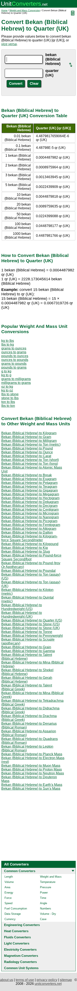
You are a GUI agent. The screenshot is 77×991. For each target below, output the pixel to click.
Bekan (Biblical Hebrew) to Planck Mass (31, 754)
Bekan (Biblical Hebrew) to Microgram (30, 513)
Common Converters (19, 871)
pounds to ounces (14, 356)
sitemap (66, 980)
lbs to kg (7, 344)
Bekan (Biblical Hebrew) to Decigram (29, 505)
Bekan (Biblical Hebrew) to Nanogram (30, 517)
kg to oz (7, 390)
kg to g (6, 375)
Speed (8, 903)
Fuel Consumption (15, 908)
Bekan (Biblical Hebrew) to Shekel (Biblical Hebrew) (27, 672)
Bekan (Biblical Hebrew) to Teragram (29, 486)
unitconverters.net (48, 983)
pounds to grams (14, 367)
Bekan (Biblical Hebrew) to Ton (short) (30, 460)
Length (8, 876)
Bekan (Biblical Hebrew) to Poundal (28, 570)
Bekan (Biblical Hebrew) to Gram (26, 437)
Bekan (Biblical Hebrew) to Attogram (28, 528)
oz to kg (7, 386)
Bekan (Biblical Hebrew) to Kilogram (28, 433)
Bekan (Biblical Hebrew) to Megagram (30, 494)
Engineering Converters (22, 925)
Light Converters (16, 943)
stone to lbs (10, 398)
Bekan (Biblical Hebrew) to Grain (26, 647)
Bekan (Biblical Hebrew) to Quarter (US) (31, 620)
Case (43, 919)
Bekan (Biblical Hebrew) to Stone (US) (30, 624)
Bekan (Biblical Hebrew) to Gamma (28, 651)
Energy (8, 892)
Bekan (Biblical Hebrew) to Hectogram (30, 498)
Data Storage (12, 913)
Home (4, 10)
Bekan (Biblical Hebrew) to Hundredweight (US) (21, 607)
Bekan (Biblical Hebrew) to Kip (24, 548)
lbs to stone (10, 394)
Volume (9, 882)
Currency (10, 919)
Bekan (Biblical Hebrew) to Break (26, 475)
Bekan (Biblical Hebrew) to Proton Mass (31, 769)
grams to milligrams (16, 379)
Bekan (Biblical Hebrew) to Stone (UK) (30, 628)
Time (43, 897)
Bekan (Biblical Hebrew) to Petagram (29, 483)
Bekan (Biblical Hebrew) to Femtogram (30, 525)
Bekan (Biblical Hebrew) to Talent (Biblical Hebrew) (26, 656)
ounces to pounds (14, 360)
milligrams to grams (16, 383)
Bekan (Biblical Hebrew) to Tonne (26, 632)
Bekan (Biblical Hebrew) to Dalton (27, 532)
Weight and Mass (51, 876)
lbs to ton (8, 405)
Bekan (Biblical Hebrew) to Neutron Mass (32, 773)
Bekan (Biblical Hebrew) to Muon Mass (30, 765)
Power (44, 892)
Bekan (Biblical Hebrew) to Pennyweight (32, 635)
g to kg (6, 371)
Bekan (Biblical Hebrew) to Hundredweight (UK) (21, 614)
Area (7, 887)
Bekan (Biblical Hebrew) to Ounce (27, 452)
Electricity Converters (20, 949)
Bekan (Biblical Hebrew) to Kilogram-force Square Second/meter (29, 538)
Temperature (47, 882)
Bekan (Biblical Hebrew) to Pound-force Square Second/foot (31, 557)
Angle (43, 903)
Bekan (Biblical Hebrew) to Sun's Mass (30, 788)
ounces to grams (13, 352)
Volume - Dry (48, 913)
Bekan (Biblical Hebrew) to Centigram (30, 509)
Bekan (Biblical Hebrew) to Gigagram (29, 490)
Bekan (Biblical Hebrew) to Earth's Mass (31, 785)
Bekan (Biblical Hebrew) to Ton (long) (29, 463)
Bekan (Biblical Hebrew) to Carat (26, 456)
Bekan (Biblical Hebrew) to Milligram (29, 441)
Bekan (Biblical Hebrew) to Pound (27, 448)
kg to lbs (7, 341)
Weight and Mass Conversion (24, 10)
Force (8, 897)
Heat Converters (16, 931)
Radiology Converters (20, 962)
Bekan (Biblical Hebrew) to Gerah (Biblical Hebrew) (26, 679)
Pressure (45, 887)
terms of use (25, 980)
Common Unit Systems (21, 968)
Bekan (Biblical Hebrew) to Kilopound (29, 544)
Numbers (45, 908)
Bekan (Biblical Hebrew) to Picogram (29, 521)
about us (6, 980)
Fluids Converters (17, 937)
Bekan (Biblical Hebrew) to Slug (25, 551)
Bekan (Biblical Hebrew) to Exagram (28, 479)
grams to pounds (14, 363)
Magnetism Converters (21, 955)
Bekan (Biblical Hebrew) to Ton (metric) (31, 444)
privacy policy (47, 980)
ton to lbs (8, 402)
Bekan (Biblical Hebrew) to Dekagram (30, 502)
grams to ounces (13, 348)
